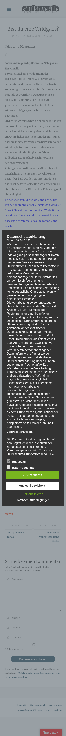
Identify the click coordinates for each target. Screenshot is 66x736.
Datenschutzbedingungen (33, 499)
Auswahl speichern (32, 485)
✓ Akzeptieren (32, 474)
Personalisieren (33, 493)
